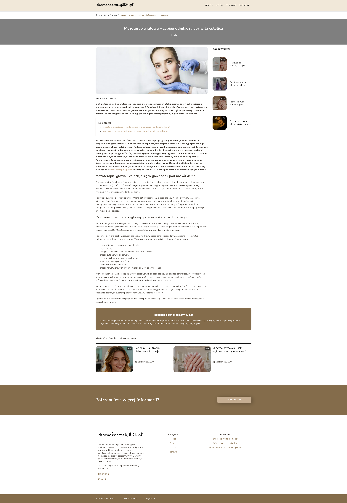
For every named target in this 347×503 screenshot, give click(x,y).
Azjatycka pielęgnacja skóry (225, 443)
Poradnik (244, 5)
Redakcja (103, 474)
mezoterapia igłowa (121, 169)
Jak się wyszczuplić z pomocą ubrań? (225, 447)
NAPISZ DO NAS (234, 400)
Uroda (209, 5)
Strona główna (103, 15)
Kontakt (102, 479)
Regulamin (150, 498)
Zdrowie (231, 5)
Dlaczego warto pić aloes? (225, 438)
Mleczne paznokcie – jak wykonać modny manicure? (229, 349)
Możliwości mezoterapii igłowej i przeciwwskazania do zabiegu (135, 131)
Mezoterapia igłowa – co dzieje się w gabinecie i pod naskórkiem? (137, 126)
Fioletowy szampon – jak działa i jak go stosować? (240, 84)
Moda (219, 5)
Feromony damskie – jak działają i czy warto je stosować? (240, 123)
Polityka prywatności (105, 498)
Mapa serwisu (130, 498)
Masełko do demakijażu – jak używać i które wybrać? (240, 64)
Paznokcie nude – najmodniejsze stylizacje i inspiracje (239, 103)
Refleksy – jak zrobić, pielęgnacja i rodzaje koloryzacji (147, 349)
